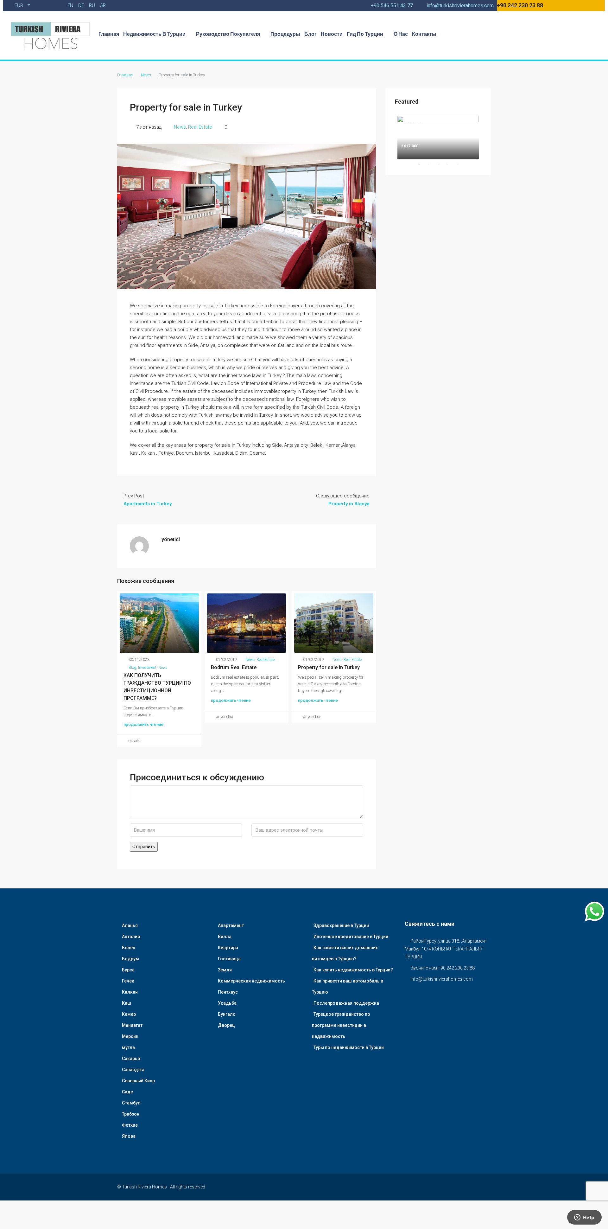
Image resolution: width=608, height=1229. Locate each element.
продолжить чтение (143, 724)
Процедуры (285, 34)
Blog (132, 667)
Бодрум (130, 958)
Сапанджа (133, 1069)
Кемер (129, 1014)
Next (486, 136)
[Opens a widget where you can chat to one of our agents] (584, 1218)
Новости (332, 34)
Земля (225, 969)
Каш (126, 1003)
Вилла (224, 936)
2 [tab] (432, 164)
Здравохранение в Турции (341, 925)
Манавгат (132, 1025)
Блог (310, 34)
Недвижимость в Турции (154, 34)
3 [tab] (441, 164)
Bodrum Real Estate (233, 667)
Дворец (226, 1025)
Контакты (424, 34)
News (146, 75)
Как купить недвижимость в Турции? (353, 969)
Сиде (127, 1091)
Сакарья (131, 1058)
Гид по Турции (365, 34)
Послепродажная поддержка (346, 1003)
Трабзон (130, 1114)
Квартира (228, 947)
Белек (128, 947)
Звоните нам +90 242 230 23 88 (442, 967)
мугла (128, 1047)
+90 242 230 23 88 (520, 5)
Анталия (131, 936)
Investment (147, 667)
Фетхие (130, 1125)
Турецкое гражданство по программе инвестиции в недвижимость (341, 1025)
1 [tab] (422, 164)
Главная (108, 34)
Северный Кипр (138, 1080)
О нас (401, 34)
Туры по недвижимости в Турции (349, 1047)
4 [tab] (451, 164)
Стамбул (131, 1102)
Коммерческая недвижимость (251, 980)
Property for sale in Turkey (329, 667)
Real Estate (200, 127)
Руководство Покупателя (228, 34)
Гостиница (229, 958)
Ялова (129, 1136)
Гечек (128, 980)
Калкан (130, 992)
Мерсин (130, 1036)
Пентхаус (228, 992)
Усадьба (227, 1003)
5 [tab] (460, 164)
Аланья (130, 925)
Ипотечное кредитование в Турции (351, 936)
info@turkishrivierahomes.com (441, 979)
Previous (390, 136)
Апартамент (231, 925)
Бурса (128, 969)
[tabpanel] (438, 136)
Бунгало (227, 1014)
